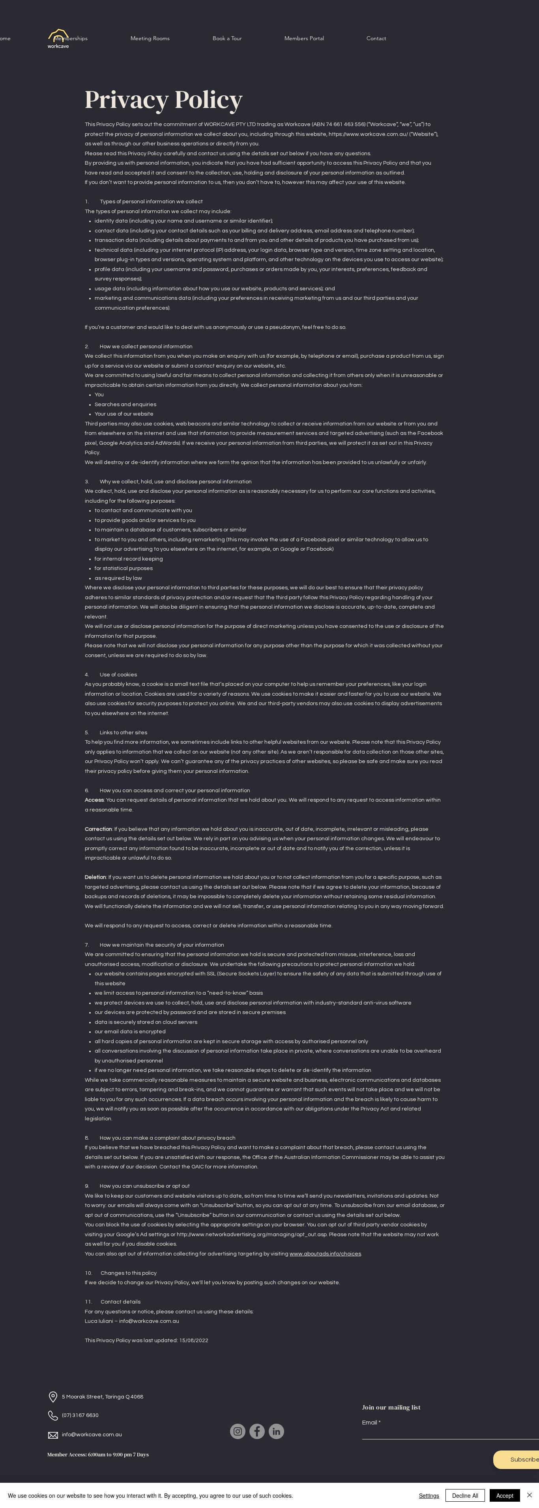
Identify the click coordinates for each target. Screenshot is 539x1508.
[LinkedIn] (276, 1431)
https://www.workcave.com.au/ (368, 134)
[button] (70, 38)
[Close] (529, 1495)
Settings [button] (429, 1495)
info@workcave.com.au (149, 1321)
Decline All (465, 1495)
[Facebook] (257, 1431)
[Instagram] (237, 1431)
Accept (504, 1495)
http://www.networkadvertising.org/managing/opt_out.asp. (252, 1234)
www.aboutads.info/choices (325, 1254)
